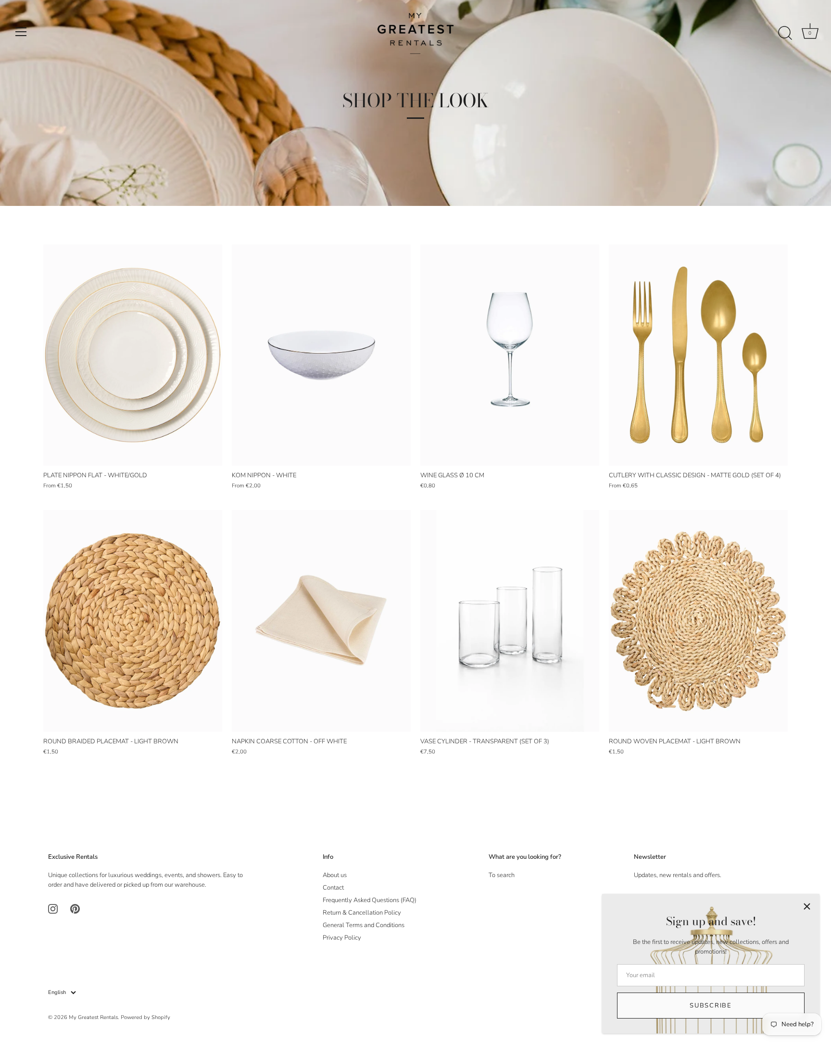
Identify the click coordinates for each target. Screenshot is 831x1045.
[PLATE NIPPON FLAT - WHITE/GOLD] (132, 355)
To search (502, 875)
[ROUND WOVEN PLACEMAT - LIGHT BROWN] (698, 621)
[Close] (807, 906)
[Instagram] (53, 909)
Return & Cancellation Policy (362, 912)
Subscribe (710, 1005)
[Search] (784, 33)
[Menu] (21, 31)
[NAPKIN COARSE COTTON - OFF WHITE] (321, 621)
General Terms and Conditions (363, 925)
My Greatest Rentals (93, 1017)
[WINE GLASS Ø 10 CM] (509, 355)
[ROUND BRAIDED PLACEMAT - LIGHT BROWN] (132, 621)
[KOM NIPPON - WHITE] (321, 355)
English (57, 992)
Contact (333, 887)
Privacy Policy (342, 937)
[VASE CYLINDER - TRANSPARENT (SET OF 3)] (509, 621)
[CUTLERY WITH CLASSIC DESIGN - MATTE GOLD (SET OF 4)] (698, 355)
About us (335, 875)
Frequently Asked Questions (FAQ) (369, 900)
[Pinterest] (75, 909)
